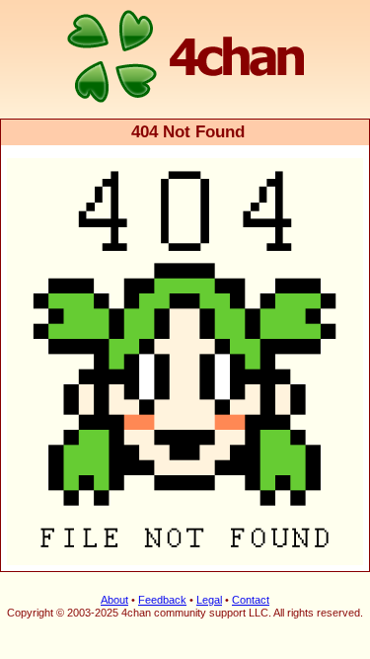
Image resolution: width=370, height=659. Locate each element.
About (114, 600)
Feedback (162, 600)
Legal (209, 600)
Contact (250, 600)
